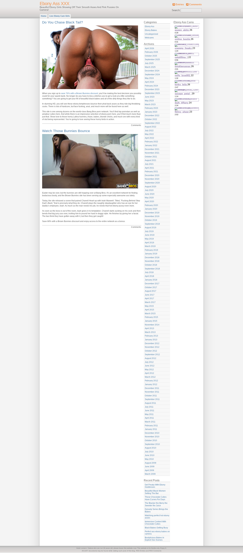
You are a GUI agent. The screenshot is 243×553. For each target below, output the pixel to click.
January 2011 (151, 429)
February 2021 (151, 171)
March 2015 (150, 313)
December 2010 (152, 433)
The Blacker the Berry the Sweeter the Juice (156, 504)
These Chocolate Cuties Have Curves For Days (155, 498)
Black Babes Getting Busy (156, 528)
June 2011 (149, 410)
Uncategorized (151, 34)
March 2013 (150, 332)
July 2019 (149, 231)
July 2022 (149, 130)
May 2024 (149, 78)
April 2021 (149, 168)
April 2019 (149, 242)
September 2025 (152, 59)
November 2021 (152, 153)
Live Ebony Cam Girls (59, 16)
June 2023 (149, 97)
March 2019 (150, 246)
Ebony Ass (149, 26)
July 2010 (149, 452)
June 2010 (149, 455)
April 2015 (149, 310)
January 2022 (151, 145)
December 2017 (152, 283)
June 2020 (149, 194)
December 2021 (152, 149)
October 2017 (151, 287)
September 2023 (152, 93)
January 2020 (151, 209)
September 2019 (152, 224)
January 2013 (151, 339)
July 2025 (149, 63)
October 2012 (151, 351)
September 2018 (152, 269)
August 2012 (150, 358)
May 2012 (149, 369)
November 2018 (152, 261)
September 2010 (152, 444)
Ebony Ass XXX (54, 3)
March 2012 (150, 377)
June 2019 (149, 235)
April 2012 (149, 373)
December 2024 (152, 71)
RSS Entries (140, 551)
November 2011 (152, 392)
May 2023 (149, 100)
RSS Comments (155, 551)
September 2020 (152, 183)
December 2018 (152, 257)
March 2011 (150, 422)
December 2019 (152, 213)
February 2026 (151, 52)
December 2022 (152, 115)
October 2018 (151, 265)
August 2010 (150, 448)
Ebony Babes (151, 30)
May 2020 (149, 198)
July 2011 (149, 407)
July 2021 (149, 164)
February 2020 (151, 205)
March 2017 (150, 302)
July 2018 (149, 272)
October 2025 (151, 56)
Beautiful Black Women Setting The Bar (155, 492)
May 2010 (149, 459)
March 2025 (150, 67)
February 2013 (151, 336)
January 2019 (151, 254)
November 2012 (152, 347)
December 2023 (152, 89)
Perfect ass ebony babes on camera (157, 532)
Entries (180, 4)
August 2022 (150, 127)
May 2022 (149, 134)
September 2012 (152, 354)
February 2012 (151, 380)
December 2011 (152, 388)
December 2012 (152, 343)
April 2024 (149, 82)
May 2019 (149, 239)
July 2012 (149, 362)
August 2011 (150, 403)
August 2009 (150, 463)
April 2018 (149, 276)
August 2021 (150, 160)
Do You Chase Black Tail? (62, 22)
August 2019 (150, 227)
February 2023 (151, 108)
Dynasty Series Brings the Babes (156, 510)
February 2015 (151, 317)
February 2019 (151, 250)
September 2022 (152, 123)
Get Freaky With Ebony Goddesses (155, 486)
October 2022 (151, 119)
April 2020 (149, 201)
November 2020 (152, 179)
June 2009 (149, 466)
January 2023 (151, 112)
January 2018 (151, 280)
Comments (195, 4)
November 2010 (152, 436)
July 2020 (149, 190)
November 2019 (152, 216)
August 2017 (150, 291)
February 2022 (151, 141)
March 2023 (150, 104)
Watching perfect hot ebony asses (157, 516)
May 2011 (149, 414)
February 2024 (151, 86)
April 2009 (149, 470)
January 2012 (151, 384)
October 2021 (151, 157)
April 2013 (149, 328)
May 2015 (149, 306)
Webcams (149, 38)
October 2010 (151, 440)
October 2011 (151, 396)
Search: (176, 10)
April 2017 (149, 298)
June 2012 (149, 366)
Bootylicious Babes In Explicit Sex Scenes (154, 538)
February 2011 (151, 425)
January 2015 (151, 321)
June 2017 (149, 295)
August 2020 (150, 186)
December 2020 (152, 175)
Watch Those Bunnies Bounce (66, 131)
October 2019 (151, 220)
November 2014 (152, 325)
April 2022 (149, 138)
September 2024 (152, 74)
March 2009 (150, 474)
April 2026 (149, 48)
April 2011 (149, 418)
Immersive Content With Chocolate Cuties (155, 522)
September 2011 (152, 399)
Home (43, 16)
